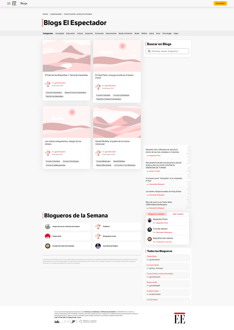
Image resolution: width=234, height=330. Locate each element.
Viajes (176, 33)
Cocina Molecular (103, 161)
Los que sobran (153, 265)
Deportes (89, 33)
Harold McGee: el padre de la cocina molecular (112, 142)
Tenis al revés (152, 282)
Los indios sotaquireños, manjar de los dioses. (63, 142)
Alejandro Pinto (154, 156)
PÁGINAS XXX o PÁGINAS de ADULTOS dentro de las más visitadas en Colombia (162, 150)
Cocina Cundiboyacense (55, 165)
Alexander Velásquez (156, 184)
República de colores (163, 238)
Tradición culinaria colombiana (108, 99)
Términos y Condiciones (92, 312)
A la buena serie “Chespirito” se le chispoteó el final (164, 179)
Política (144, 33)
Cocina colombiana (54, 92)
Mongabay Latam (109, 236)
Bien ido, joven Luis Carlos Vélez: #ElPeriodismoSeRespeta (159, 203)
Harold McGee (119, 161)
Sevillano (106, 226)
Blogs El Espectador (75, 23)
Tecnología (166, 33)
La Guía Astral (152, 299)
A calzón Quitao (155, 294)
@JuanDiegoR (155, 286)
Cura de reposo (160, 228)
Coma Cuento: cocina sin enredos (160, 273)
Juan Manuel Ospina (110, 246)
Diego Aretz (57, 236)
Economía (99, 33)
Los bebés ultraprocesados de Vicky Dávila (164, 191)
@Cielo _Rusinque (156, 268)
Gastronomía (56, 14)
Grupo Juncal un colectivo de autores (66, 226)
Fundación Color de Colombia (164, 242)
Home (45, 14)
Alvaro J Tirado (154, 171)
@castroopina (155, 260)
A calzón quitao (153, 291)
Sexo (158, 33)
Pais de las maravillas (54, 96)
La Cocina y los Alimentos (124, 165)
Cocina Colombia (103, 95)
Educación (70, 33)
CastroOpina (152, 256)
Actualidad (59, 33)
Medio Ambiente (125, 33)
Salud (151, 33)
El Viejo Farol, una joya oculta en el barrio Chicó (114, 76)
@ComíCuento (60, 83)
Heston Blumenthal (103, 165)
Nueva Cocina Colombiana (75, 92)
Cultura (80, 33)
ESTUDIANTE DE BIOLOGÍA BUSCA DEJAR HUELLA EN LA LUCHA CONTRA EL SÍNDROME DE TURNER (163, 165)
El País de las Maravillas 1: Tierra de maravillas (66, 75)
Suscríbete (220, 3)
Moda (136, 33)
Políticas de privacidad (108, 312)
